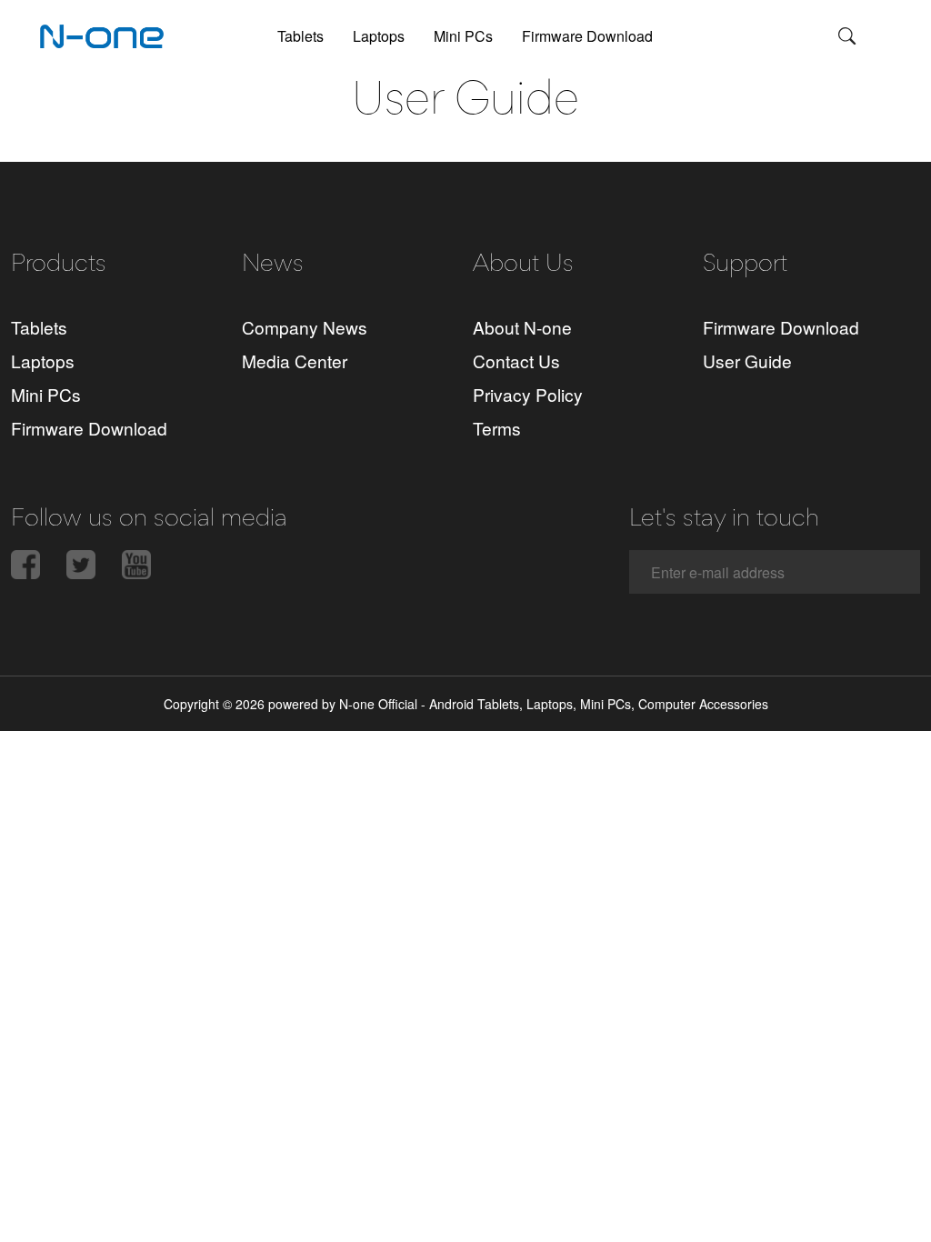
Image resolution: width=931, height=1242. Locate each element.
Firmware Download (587, 35)
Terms (497, 428)
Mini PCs (463, 35)
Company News (304, 327)
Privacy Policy (528, 394)
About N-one (522, 327)
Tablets (300, 35)
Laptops (379, 35)
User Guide (747, 360)
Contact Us (516, 360)
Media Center (294, 360)
